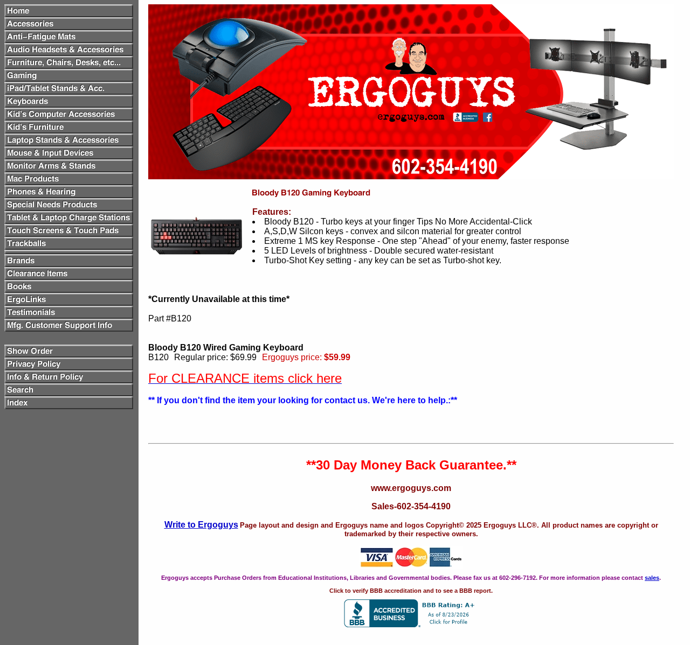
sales (652, 577)
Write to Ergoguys (201, 524)
